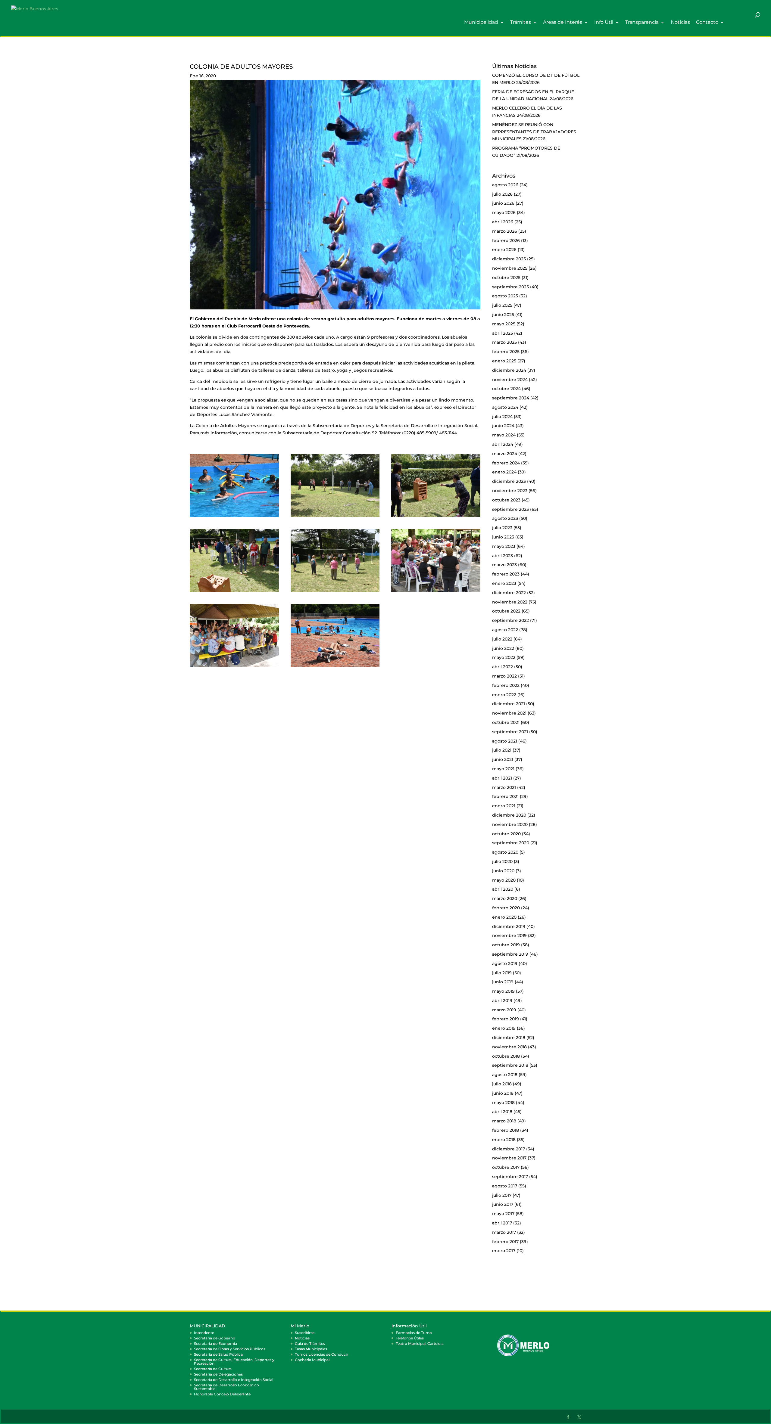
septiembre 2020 (510, 842)
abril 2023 (502, 555)
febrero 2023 (506, 574)
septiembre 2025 (510, 287)
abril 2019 (502, 1000)
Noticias (680, 22)
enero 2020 (504, 917)
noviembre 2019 (509, 935)
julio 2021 (501, 750)
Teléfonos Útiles (410, 1338)
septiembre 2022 (510, 620)
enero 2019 (504, 1028)
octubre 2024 (506, 388)
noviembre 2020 (510, 824)
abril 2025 (502, 333)
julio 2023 (502, 527)
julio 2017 (501, 1195)
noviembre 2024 (510, 379)
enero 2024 (504, 472)
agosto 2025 (505, 296)
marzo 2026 (504, 231)
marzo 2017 (504, 1232)
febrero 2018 (505, 1130)
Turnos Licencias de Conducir (321, 1354)
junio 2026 (503, 203)
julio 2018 (502, 1084)
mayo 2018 (503, 1102)
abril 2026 (502, 222)
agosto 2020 (505, 852)
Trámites (520, 22)
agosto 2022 (505, 629)
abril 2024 (502, 444)
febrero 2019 (505, 1019)
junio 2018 (502, 1093)
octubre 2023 (506, 500)
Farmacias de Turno (414, 1332)
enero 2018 (504, 1139)
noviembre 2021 (509, 713)
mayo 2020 (504, 880)
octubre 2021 (506, 722)
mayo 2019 (503, 991)
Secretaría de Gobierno (214, 1338)
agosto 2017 (504, 1186)
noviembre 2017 (509, 1158)
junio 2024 (503, 425)
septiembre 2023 (510, 509)
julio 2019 (502, 973)
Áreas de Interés (562, 22)
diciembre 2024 (509, 370)
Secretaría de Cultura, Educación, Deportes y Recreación (234, 1361)
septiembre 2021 (510, 731)
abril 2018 (502, 1111)
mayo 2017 (503, 1213)
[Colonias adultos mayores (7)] (335, 592)
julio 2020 (502, 861)
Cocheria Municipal (312, 1359)
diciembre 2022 (509, 592)
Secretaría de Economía (215, 1343)
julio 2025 (502, 305)
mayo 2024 (504, 435)
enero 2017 (503, 1250)
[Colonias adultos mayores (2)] (234, 517)
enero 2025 (504, 361)
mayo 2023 (503, 546)
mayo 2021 (503, 768)
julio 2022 (502, 639)
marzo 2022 (504, 676)
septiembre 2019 (510, 954)
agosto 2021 (504, 741)
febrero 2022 (506, 685)
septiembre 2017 (510, 1176)
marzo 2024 (504, 453)
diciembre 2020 (509, 815)
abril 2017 (502, 1223)
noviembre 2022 (509, 602)
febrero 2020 (506, 908)
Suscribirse (304, 1332)
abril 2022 (502, 666)
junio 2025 (503, 314)
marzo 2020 (504, 898)
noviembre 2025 (509, 268)
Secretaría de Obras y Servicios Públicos (229, 1349)
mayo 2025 (503, 324)
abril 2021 (502, 778)
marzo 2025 (504, 342)
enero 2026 (504, 249)
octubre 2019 (506, 945)
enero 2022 (504, 694)
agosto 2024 (505, 407)
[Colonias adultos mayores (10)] (335, 667)
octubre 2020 (506, 833)
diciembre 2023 (509, 481)
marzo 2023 (504, 564)
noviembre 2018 (509, 1047)
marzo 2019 (504, 1010)
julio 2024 (502, 416)
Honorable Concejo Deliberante (222, 1394)
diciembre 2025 (509, 259)
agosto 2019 (504, 963)
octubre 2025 (506, 277)
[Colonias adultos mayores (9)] (234, 667)
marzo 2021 (504, 787)
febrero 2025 (506, 351)
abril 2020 (502, 889)
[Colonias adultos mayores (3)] (335, 517)
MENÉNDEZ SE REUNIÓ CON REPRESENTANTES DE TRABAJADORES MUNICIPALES (534, 132)
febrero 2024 (506, 463)
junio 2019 (502, 982)
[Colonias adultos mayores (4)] (435, 517)
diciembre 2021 (508, 703)
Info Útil (603, 22)
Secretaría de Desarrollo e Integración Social (233, 1379)
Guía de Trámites (310, 1343)
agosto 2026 (505, 185)
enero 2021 (503, 805)
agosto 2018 (504, 1074)
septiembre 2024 (510, 398)
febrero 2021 (505, 796)
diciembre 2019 (508, 926)
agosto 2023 (505, 518)
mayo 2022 (503, 657)
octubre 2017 (506, 1167)
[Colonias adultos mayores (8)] (435, 592)
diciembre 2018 (508, 1037)
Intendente (204, 1332)
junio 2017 (502, 1204)
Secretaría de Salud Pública (218, 1354)
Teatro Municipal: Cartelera (420, 1343)
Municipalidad (481, 22)
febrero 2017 (505, 1241)
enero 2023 (504, 583)
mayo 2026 (504, 212)
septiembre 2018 (510, 1065)
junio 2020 (503, 870)
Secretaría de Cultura (213, 1369)
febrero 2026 (506, 240)
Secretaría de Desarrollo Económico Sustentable (226, 1387)
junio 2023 (503, 537)
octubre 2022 (506, 611)
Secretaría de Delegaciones (218, 1374)
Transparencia (642, 22)
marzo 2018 (504, 1121)
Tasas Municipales (311, 1349)
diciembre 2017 (508, 1149)
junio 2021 (502, 759)
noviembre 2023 (509, 490)
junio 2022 (503, 648)
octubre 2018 (506, 1056)
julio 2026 (502, 194)
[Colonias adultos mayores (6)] (234, 592)
